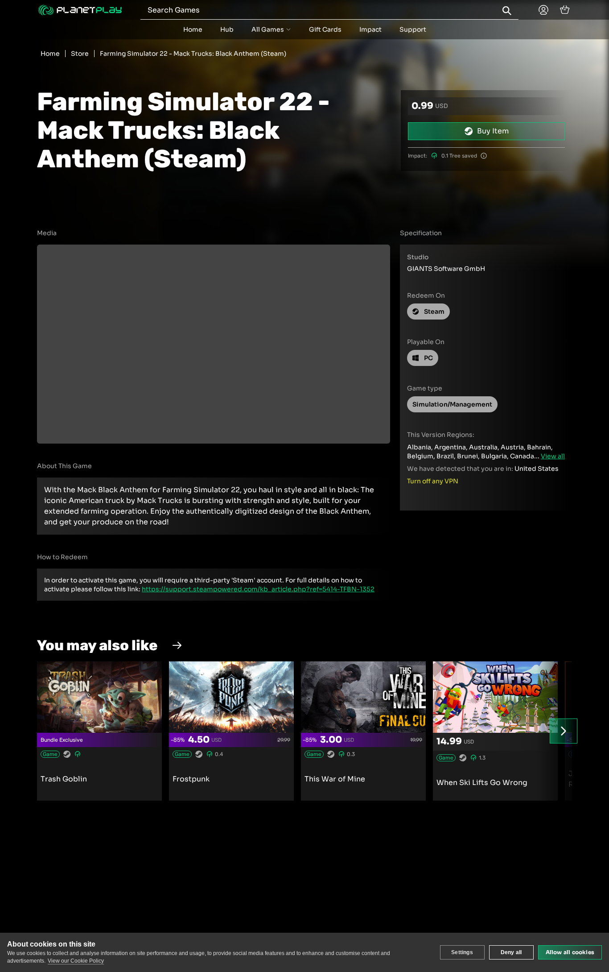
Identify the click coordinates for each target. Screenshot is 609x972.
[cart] (565, 9)
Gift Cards (325, 29)
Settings (462, 952)
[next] (563, 731)
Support (412, 29)
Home (192, 29)
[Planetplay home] (80, 10)
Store (80, 54)
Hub (227, 29)
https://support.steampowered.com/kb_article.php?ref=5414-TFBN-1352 (258, 589)
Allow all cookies (570, 952)
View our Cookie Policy (76, 961)
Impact (370, 29)
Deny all (511, 952)
